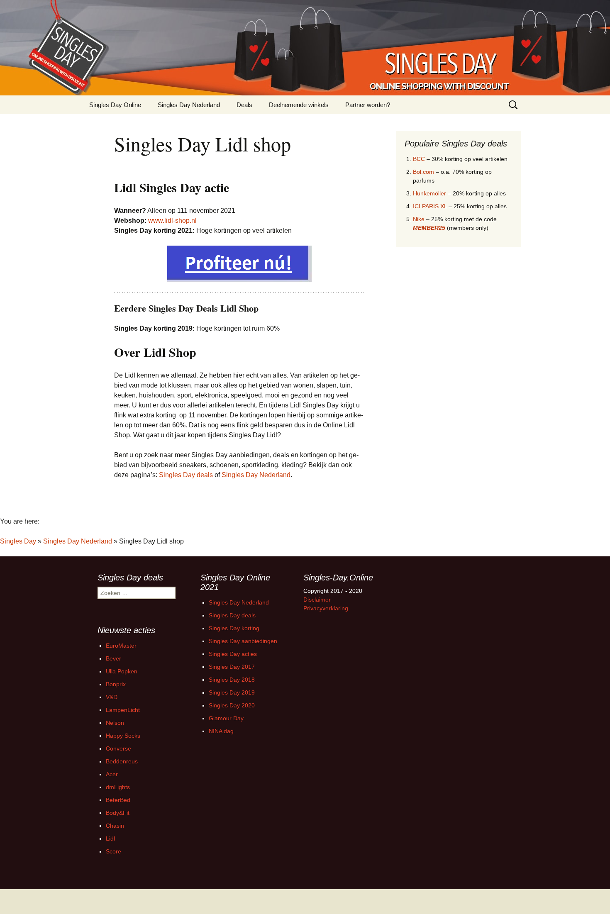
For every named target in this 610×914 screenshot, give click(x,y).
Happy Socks (123, 735)
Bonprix (116, 684)
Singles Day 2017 (232, 666)
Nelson (115, 722)
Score (113, 851)
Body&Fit (117, 812)
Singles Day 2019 (232, 692)
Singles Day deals (186, 474)
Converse (118, 748)
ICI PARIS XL (430, 206)
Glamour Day (226, 718)
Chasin (115, 825)
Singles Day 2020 (232, 705)
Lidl (110, 838)
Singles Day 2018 (232, 679)
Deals (244, 104)
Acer (112, 774)
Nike (419, 219)
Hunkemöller (429, 193)
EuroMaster (121, 645)
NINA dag (221, 731)
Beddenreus (122, 761)
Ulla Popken (121, 671)
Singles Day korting (234, 628)
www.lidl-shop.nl (172, 220)
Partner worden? (367, 104)
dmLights (118, 787)
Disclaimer (317, 599)
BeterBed (118, 800)
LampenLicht (123, 710)
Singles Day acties (233, 654)
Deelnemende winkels (299, 104)
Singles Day (18, 541)
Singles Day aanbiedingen (243, 641)
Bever (113, 658)
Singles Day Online (115, 104)
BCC (419, 159)
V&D (111, 697)
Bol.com (423, 171)
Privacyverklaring (325, 608)
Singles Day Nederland (189, 104)
